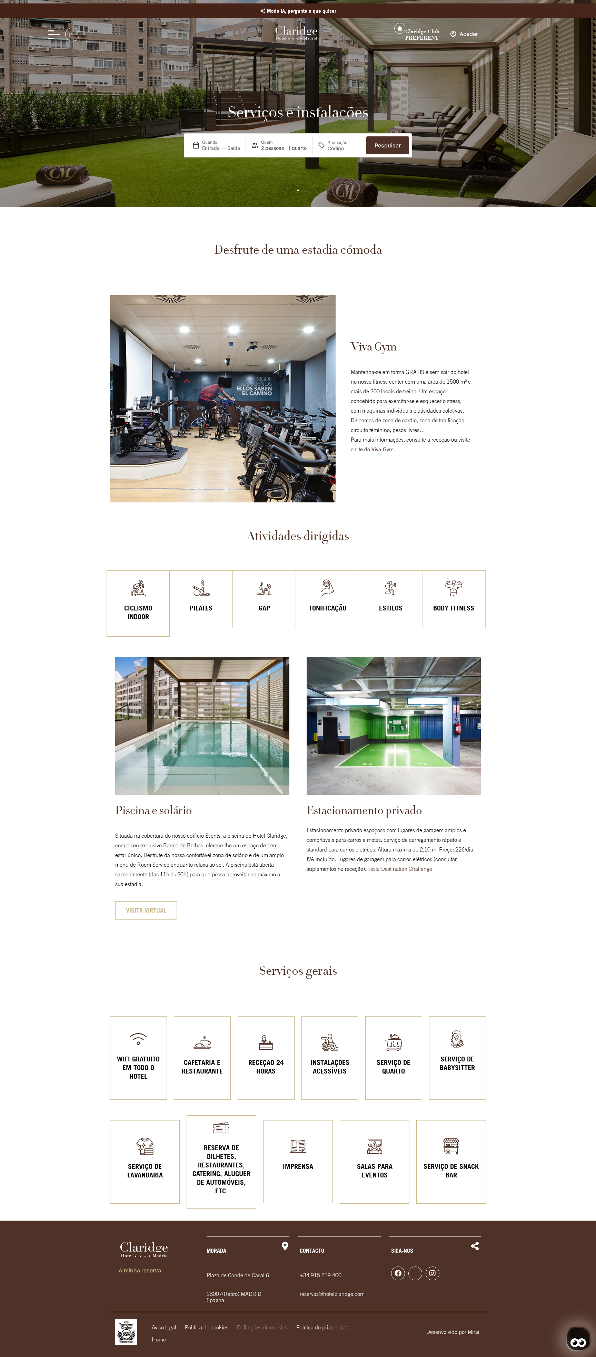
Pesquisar (388, 145)
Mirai (473, 1332)
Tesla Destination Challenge (400, 869)
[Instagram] (432, 1273)
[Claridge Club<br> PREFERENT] (399, 28)
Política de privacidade (322, 1327)
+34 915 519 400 (320, 1275)
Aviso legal (164, 1327)
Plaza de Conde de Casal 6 (238, 1275)
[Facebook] (398, 1273)
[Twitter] (415, 1273)
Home (159, 1339)
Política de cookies (206, 1327)
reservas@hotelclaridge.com (332, 1294)
